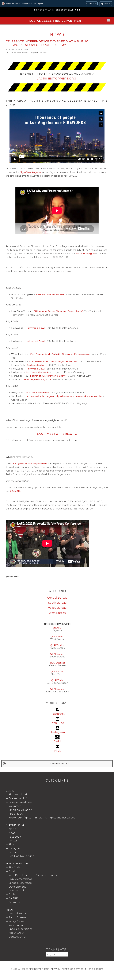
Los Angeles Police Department (29, 463)
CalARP (13, 898)
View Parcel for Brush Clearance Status (33, 875)
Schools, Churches (20, 882)
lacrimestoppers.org (57, 433)
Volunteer (15, 806)
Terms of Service (72, 969)
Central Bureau (57, 597)
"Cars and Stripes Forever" (50, 294)
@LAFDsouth (57, 654)
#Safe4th (15, 491)
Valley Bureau (57, 607)
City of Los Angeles (30, 172)
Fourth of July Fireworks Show (47, 375)
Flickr (12, 844)
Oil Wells (14, 902)
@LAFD (57, 627)
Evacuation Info (18, 798)
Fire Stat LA (16, 813)
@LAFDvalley (57, 645)
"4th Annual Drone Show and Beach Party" (58, 311)
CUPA (12, 894)
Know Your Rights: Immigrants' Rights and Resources (42, 817)
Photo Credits (94, 969)
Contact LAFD (17, 936)
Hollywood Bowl (35, 327)
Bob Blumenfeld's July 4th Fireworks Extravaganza (60, 354)
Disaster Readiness (20, 802)
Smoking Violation (20, 810)
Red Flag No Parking (21, 856)
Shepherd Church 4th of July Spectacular (53, 361)
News (12, 833)
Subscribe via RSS (59, 763)
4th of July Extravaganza (37, 379)
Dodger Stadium (36, 365)
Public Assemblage (21, 879)
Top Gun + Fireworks (38, 372)
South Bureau (57, 602)
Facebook (15, 836)
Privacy (55, 969)
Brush (12, 871)
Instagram (15, 848)
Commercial (16, 890)
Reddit (13, 852)
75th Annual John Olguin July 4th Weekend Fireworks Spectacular (63, 396)
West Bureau (57, 613)
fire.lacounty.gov (85, 253)
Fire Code (14, 867)
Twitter (13, 840)
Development (17, 886)
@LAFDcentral (57, 662)
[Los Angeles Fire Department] (56, 22)
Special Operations (20, 929)
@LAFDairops (57, 689)
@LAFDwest (57, 636)
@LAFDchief (57, 671)
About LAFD (16, 932)
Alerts (12, 829)
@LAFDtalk (57, 680)
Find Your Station (19, 794)
